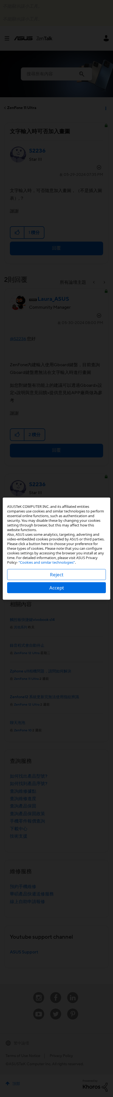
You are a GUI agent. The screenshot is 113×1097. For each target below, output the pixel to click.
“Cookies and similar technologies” (47, 562)
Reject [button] (56, 574)
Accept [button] (56, 587)
